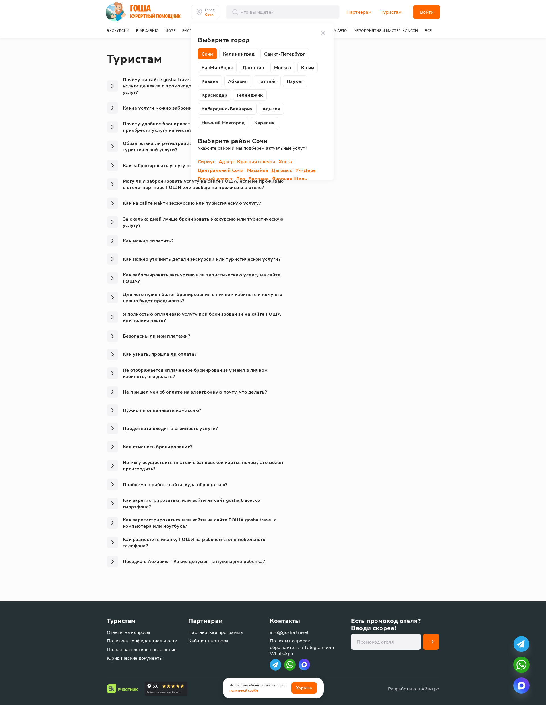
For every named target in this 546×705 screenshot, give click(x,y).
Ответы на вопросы (128, 632)
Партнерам (359, 12)
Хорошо (304, 687)
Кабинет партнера (208, 641)
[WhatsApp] (290, 665)
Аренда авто (334, 30)
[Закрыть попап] (323, 33)
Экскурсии (118, 30)
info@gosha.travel (289, 632)
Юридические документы (135, 658)
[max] (304, 664)
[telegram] (521, 644)
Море (170, 30)
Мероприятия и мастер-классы (386, 30)
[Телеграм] (275, 665)
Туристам (391, 12)
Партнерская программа (215, 632)
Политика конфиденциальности (142, 641)
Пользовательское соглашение (142, 649)
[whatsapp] (521, 665)
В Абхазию (147, 30)
